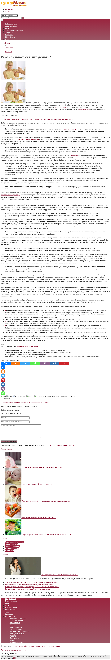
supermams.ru (84, 109)
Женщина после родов (14, 30)
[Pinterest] (64, 363)
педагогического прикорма (27, 139)
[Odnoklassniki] (15, 363)
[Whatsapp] (35, 363)
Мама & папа (10, 37)
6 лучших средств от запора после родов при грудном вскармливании (31, 582)
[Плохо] (9, 396)
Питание (4, 402)
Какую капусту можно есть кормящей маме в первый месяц (27, 589)
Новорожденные (12, 548)
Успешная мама (16, 629)
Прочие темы (10, 616)
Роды (7, 28)
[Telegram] (25, 363)
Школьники (9, 550)
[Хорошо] (30, 396)
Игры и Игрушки (16, 627)
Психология (14, 638)
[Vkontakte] (6, 363)
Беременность (11, 26)
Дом (7, 39)
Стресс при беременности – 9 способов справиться (59, 575)
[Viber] (45, 363)
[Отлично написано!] (42, 396)
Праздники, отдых (17, 633)
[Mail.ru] (54, 363)
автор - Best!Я (13, 402)
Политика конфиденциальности (13, 650)
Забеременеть (11, 24)
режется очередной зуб (10, 195)
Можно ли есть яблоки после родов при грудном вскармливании (29, 585)
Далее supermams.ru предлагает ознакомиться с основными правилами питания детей (39, 119)
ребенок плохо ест (62, 107)
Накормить (23, 402)
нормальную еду (70, 129)
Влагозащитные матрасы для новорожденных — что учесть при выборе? (32, 587)
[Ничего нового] (19, 396)
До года (13, 636)
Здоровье (9, 32)
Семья (12, 625)
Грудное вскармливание (14, 542)
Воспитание (14, 640)
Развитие (9, 35)
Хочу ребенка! (10, 599)
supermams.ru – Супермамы (27, 346)
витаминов (73, 155)
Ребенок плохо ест (42, 402)
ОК (14, 658)
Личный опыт (15, 623)
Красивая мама (11, 607)
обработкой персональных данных (61, 445)
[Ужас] (3, 396)
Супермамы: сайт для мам (24, 646)
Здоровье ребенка (12, 546)
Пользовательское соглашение (48, 646)
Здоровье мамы (11, 544)
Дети (7, 605)
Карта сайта (10, 9)
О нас (7, 11)
